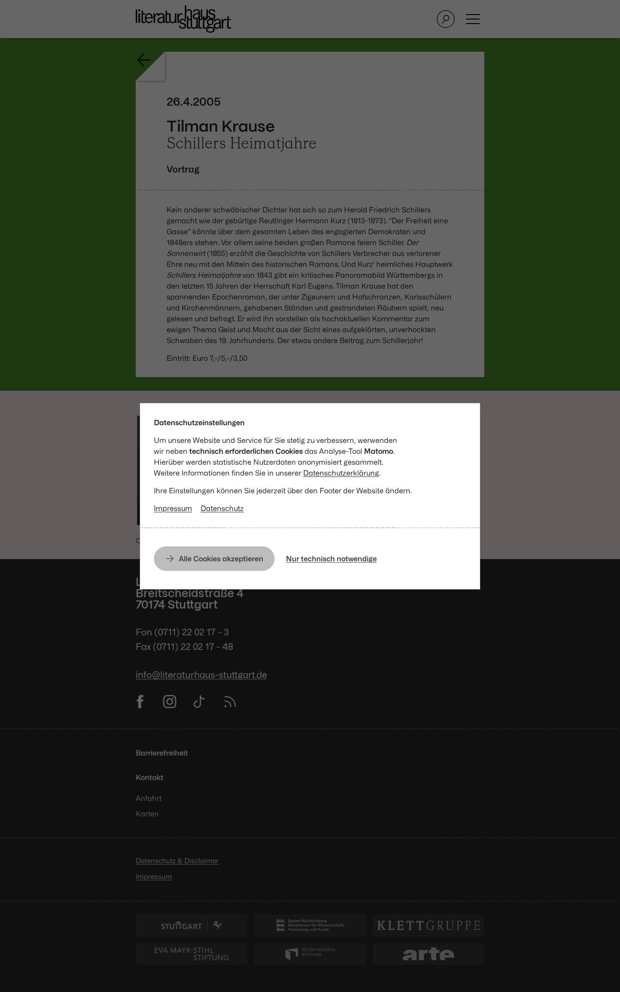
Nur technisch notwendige (331, 559)
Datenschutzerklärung (341, 473)
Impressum (173, 508)
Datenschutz (222, 508)
